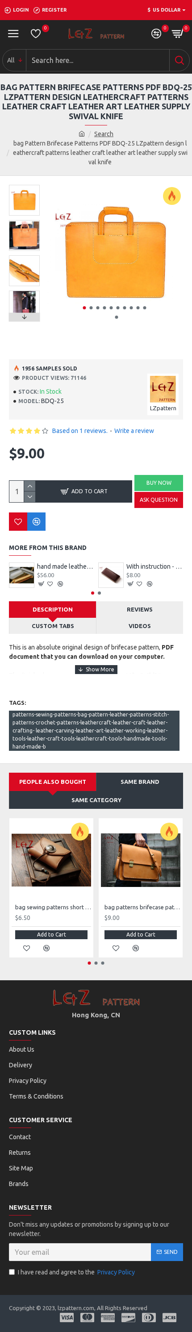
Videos (140, 626)
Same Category (96, 800)
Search (103, 133)
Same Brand (140, 781)
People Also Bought (52, 781)
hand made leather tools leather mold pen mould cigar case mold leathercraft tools (65, 566)
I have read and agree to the (76, 1272)
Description (53, 609)
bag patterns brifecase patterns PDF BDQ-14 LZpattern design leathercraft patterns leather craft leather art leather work (142, 907)
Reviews (140, 609)
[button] (84, 307)
